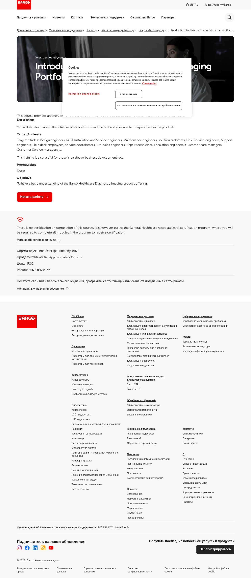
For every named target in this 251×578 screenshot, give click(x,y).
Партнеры (168, 17)
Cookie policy (149, 83)
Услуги (186, 337)
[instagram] (19, 547)
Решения (77, 429)
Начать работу (31, 197)
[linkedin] (35, 547)
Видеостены (79, 405)
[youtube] (51, 547)
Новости (59, 17)
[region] (127, 87)
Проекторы (78, 346)
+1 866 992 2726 (112, 527)
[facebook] (27, 547)
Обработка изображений (141, 400)
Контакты (77, 17)
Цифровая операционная (197, 316)
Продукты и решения (31, 17)
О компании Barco (142, 17)
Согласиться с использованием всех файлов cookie (148, 105)
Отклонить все (128, 94)
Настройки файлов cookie (84, 94)
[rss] (43, 547)
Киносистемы (80, 375)
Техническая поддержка (107, 17)
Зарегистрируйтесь (215, 549)
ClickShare (78, 316)
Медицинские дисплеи (140, 316)
